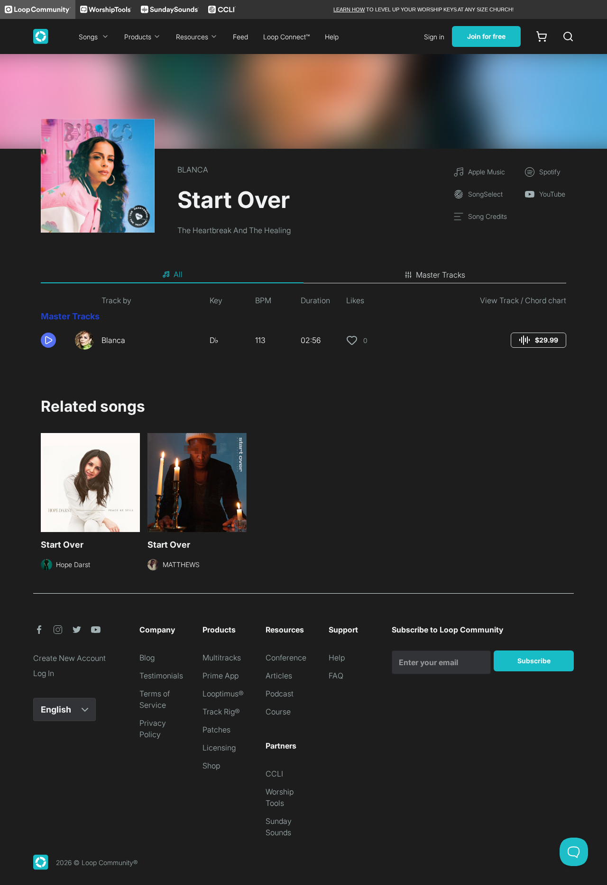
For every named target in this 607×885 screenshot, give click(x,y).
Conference (286, 657)
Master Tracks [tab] (440, 275)
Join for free (486, 36)
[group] (538, 340)
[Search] (568, 36)
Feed (240, 37)
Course (278, 711)
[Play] (48, 340)
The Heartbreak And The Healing (234, 230)
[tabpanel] (303, 326)
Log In (43, 673)
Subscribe (534, 661)
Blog (147, 657)
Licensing (219, 747)
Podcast (280, 693)
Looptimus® (223, 693)
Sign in (434, 37)
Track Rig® (221, 711)
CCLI (274, 773)
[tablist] (303, 274)
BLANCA (192, 169)
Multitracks (221, 657)
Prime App (220, 675)
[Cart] (541, 36)
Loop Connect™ (286, 37)
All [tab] (178, 274)
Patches (216, 729)
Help (332, 37)
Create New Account (69, 658)
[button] (54, 340)
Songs (88, 37)
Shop (211, 765)
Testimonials (161, 675)
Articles (279, 675)
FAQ (336, 675)
